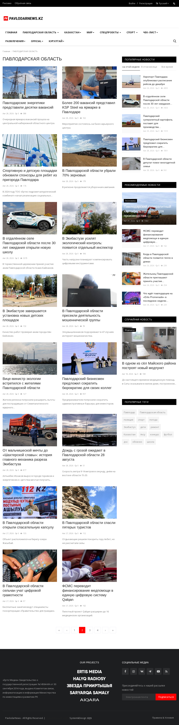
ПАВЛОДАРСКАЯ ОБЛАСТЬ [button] (40, 32)
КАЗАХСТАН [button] (71, 32)
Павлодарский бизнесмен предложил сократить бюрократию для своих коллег (87, 383)
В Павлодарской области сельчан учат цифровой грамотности (23, 590)
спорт (141, 419)
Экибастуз (129, 427)
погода (153, 419)
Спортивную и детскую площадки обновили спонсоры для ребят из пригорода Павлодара (30, 175)
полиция (128, 419)
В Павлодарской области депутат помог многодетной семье (159, 162)
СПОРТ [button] (131, 32)
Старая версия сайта (57, 718)
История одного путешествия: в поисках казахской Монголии (148, 365)
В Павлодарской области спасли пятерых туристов (88, 525)
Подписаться (166, 697)
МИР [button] (89, 32)
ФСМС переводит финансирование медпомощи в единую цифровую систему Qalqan (87, 593)
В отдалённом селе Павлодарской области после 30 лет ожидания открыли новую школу (29, 245)
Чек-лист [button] (149, 32)
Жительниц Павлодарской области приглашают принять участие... (158, 277)
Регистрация (145, 3)
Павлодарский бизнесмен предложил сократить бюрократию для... (158, 143)
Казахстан (129, 434)
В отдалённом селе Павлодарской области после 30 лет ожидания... (157, 100)
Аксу (142, 434)
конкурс (154, 434)
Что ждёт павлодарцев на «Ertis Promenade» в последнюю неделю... (158, 297)
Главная (11, 32)
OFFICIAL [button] (36, 41)
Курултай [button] (55, 41)
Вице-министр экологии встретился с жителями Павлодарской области (22, 383)
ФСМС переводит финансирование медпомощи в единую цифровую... (156, 236)
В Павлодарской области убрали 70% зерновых (89, 173)
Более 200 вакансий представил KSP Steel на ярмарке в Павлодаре (88, 107)
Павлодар (129, 412)
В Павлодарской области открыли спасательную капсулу (28, 525)
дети (143, 427)
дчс (126, 441)
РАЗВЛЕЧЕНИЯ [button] (14, 41)
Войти (132, 3)
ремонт (155, 427)
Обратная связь (23, 3)
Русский (162, 3)
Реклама (7, 3)
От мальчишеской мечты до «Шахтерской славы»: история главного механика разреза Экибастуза (27, 457)
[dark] (174, 3)
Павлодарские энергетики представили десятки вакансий (28, 105)
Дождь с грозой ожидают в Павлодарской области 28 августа (83, 454)
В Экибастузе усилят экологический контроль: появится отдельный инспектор (87, 242)
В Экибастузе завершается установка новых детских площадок (24, 315)
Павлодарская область (153, 412)
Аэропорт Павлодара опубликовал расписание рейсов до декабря (157, 80)
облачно (137, 441)
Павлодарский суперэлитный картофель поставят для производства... (158, 121)
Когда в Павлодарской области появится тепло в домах (158, 258)
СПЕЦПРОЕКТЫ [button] (109, 32)
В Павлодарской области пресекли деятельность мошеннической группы (82, 315)
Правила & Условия (163, 717)
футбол (168, 434)
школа (150, 441)
